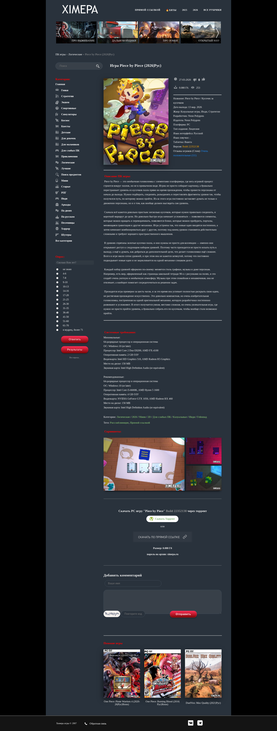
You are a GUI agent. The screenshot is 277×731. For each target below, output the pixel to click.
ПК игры (60, 54)
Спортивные (68, 108)
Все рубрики (213, 10)
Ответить (75, 339)
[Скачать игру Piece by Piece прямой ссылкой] (162, 537)
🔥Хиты (171, 10)
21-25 (66, 299)
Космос (65, 120)
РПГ (63, 192)
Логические (75, 54)
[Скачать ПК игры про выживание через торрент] (76, 32)
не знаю (67, 269)
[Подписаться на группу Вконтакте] (190, 723)
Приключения (69, 156)
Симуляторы (69, 114)
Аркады (66, 204)
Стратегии (67, 96)
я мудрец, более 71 (73, 329)
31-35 (66, 308)
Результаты (74, 349)
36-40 (66, 312)
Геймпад (202, 417)
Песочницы (68, 222)
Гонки (64, 90)
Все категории (63, 240)
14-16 (66, 290)
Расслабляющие (119, 422)
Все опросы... (74, 357)
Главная (60, 84)
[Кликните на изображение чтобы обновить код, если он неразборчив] (112, 614)
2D (149, 417)
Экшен (65, 102)
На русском (68, 216)
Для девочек (68, 138)
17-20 (66, 295)
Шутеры (66, 234)
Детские (66, 132)
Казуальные (180, 417)
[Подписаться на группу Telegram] (200, 723)
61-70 (66, 325)
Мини (64, 180)
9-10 (65, 282)
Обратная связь (97, 723)
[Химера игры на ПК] (80, 9)
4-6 (64, 273)
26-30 (66, 303)
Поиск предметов (71, 174)
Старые (65, 186)
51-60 (66, 321)
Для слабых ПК (70, 150)
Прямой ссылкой (147, 10)
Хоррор (65, 228)
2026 (195, 10)
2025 (184, 10)
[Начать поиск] (97, 66)
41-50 (66, 316)
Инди (64, 198)
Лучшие (66, 168)
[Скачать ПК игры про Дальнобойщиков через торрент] (118, 32)
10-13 (66, 286)
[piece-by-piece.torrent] (162, 519)
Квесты (65, 126)
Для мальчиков (70, 144)
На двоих (66, 210)
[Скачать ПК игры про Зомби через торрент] (159, 32)
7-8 (64, 278)
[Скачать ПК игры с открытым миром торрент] (201, 32)
